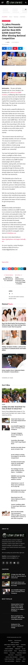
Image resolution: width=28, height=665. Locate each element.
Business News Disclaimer (12, 657)
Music (15, 650)
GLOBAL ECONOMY (8, 650)
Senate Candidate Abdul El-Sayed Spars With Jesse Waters (18, 506)
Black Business (6, 20)
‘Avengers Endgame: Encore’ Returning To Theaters (17, 435)
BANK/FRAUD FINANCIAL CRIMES (11, 644)
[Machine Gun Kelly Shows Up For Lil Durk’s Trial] (6, 449)
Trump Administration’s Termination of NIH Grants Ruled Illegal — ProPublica (20, 281)
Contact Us (22, 657)
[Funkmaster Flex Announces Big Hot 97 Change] (6, 626)
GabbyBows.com (11, 233)
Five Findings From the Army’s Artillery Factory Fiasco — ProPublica (17, 470)
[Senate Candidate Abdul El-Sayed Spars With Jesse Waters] (6, 506)
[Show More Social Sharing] (24, 48)
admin (8, 42)
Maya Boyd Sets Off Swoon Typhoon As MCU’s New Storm (18, 499)
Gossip (23, 648)
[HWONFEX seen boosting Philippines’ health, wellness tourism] (6, 477)
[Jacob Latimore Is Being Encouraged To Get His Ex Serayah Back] (6, 456)
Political (6, 652)
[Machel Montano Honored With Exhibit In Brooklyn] (6, 492)
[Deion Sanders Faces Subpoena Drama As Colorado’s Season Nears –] (14, 361)
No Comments (16, 42)
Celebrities (23, 644)
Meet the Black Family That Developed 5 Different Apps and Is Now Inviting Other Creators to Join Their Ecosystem (14, 325)
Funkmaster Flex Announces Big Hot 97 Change (17, 626)
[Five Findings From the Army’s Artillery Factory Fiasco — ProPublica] (6, 470)
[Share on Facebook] (4, 48)
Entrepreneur (20, 646)
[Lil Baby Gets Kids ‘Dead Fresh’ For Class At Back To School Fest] (14, 395)
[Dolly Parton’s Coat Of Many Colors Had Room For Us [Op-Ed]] (6, 484)
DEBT (14, 646)
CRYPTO (9, 646)
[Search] (25, 2)
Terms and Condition (9, 661)
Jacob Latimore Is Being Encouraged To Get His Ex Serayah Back (18, 456)
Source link (5, 262)
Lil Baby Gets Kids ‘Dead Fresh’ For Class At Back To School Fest (18, 576)
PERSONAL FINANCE (21, 652)
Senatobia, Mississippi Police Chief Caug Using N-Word (18, 442)
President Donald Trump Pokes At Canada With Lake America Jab (18, 463)
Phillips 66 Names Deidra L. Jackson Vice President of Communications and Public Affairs (14, 348)
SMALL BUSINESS (15, 642)
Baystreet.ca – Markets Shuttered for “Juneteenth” (8, 279)
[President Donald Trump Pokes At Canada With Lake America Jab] (6, 463)
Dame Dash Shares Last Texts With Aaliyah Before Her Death (18, 420)
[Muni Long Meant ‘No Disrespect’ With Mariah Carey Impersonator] (6, 617)
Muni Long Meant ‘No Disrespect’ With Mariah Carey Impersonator (17, 617)
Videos (23, 661)
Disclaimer (18, 659)
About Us (18, 661)
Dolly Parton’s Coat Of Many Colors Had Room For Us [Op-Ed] (17, 484)
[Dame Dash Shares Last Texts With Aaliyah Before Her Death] (6, 420)
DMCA (24, 659)
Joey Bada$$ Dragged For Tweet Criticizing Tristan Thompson (18, 427)
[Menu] (3, 2)
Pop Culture (12, 652)
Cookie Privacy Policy (9, 659)
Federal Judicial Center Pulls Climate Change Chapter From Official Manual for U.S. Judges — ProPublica (18, 607)
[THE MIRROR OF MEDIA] (15, 2)
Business (10, 640)
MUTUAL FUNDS (22, 650)
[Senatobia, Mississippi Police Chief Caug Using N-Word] (6, 442)
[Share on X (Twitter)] (9, 48)
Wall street (10, 655)
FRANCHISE (17, 648)
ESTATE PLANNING (9, 648)
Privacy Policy (18, 655)
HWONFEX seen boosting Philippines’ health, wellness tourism (18, 477)
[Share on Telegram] (20, 48)
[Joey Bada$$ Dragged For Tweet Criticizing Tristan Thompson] (6, 427)
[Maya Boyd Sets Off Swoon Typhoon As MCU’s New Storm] (6, 499)
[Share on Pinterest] (15, 48)
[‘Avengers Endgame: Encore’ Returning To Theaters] (6, 434)
